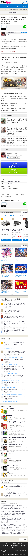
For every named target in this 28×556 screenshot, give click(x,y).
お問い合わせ (8, 544)
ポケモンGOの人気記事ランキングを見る (9, 373)
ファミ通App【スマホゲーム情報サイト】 (10, 9)
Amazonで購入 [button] (5, 239)
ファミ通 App (6, 2)
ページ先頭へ (24, 539)
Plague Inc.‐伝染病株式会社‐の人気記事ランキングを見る (11, 380)
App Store (14, 165)
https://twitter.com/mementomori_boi (15, 183)
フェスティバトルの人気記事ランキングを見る (10, 401)
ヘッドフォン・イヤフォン (8, 215)
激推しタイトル (16, 12)
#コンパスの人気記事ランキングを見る (8, 348)
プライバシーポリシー (7, 545)
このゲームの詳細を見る (14, 157)
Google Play (14, 171)
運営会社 (20, 544)
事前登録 (10, 12)
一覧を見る (24, 212)
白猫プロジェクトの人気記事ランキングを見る (10, 364)
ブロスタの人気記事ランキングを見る (8, 387)
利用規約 (15, 544)
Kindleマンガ (20, 215)
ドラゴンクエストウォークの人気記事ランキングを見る (12, 357)
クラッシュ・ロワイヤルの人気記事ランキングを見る (11, 394)
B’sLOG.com (14, 547)
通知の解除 (15, 545)
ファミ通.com (22, 545)
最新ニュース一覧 (24, 9)
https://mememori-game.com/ (14, 181)
